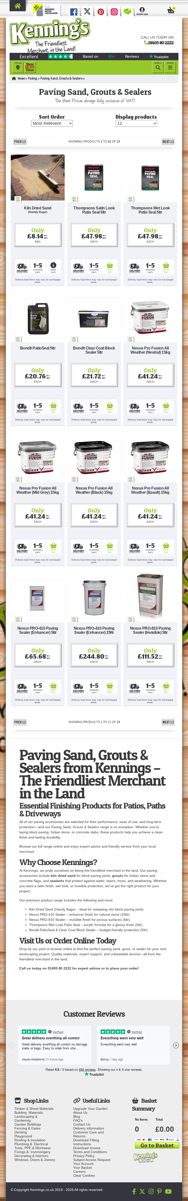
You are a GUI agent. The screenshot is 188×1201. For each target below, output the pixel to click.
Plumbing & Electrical (31, 1144)
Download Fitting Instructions (86, 1142)
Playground (23, 1136)
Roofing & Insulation (30, 1140)
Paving (32, 78)
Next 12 (168, 141)
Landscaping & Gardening (26, 1118)
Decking (20, 1132)
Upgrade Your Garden (90, 1109)
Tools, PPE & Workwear (32, 1148)
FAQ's (77, 1120)
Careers (79, 1171)
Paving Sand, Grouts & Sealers (61, 78)
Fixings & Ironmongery (32, 1152)
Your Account (83, 1164)
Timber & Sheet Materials (34, 1109)
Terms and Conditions (90, 1152)
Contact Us (81, 1124)
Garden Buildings (27, 1124)
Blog (76, 1116)
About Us (80, 1112)
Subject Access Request (91, 1160)
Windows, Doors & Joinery (34, 1160)
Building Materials (28, 1112)
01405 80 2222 (161, 42)
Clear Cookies (84, 1175)
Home (21, 78)
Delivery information (88, 1128)
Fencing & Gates (27, 1128)
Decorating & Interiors (31, 1156)
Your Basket (82, 1168)
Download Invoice (87, 1148)
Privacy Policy (83, 1156)
